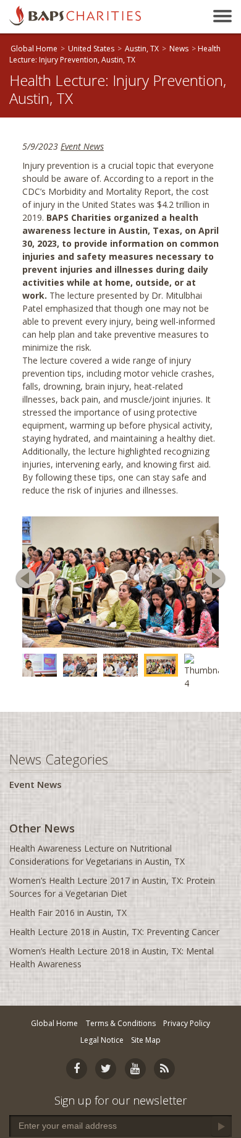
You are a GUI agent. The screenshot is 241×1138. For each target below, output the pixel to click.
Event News (82, 146)
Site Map (146, 1040)
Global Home (34, 48)
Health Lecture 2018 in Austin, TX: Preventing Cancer (114, 932)
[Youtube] (135, 1068)
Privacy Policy (186, 1023)
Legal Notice (102, 1040)
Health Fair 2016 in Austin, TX (68, 912)
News (178, 48)
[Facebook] (76, 1068)
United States (91, 48)
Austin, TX (142, 48)
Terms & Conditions (121, 1023)
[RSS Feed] (164, 1068)
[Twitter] (105, 1068)
